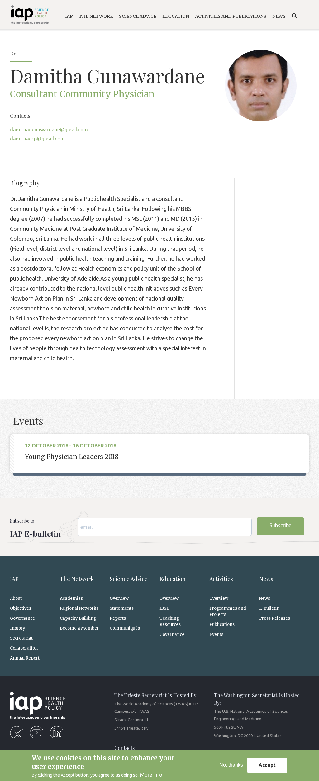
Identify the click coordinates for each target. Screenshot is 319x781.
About (16, 598)
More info (151, 775)
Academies (71, 598)
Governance (22, 618)
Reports (118, 618)
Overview (119, 598)
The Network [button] (96, 16)
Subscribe (280, 525)
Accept (267, 765)
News (264, 598)
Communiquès (125, 628)
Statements (122, 608)
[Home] (27, 15)
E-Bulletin (269, 608)
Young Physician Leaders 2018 (71, 457)
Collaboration (24, 648)
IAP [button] (69, 16)
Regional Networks (79, 608)
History (17, 628)
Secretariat (21, 638)
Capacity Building (78, 618)
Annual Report (25, 658)
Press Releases (274, 618)
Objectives (20, 608)
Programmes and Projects (227, 611)
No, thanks (231, 765)
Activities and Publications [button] (230, 16)
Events (216, 634)
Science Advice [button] (137, 16)
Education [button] (175, 16)
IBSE (164, 608)
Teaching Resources (170, 621)
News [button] (279, 16)
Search (294, 16)
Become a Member (79, 628)
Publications (222, 624)
